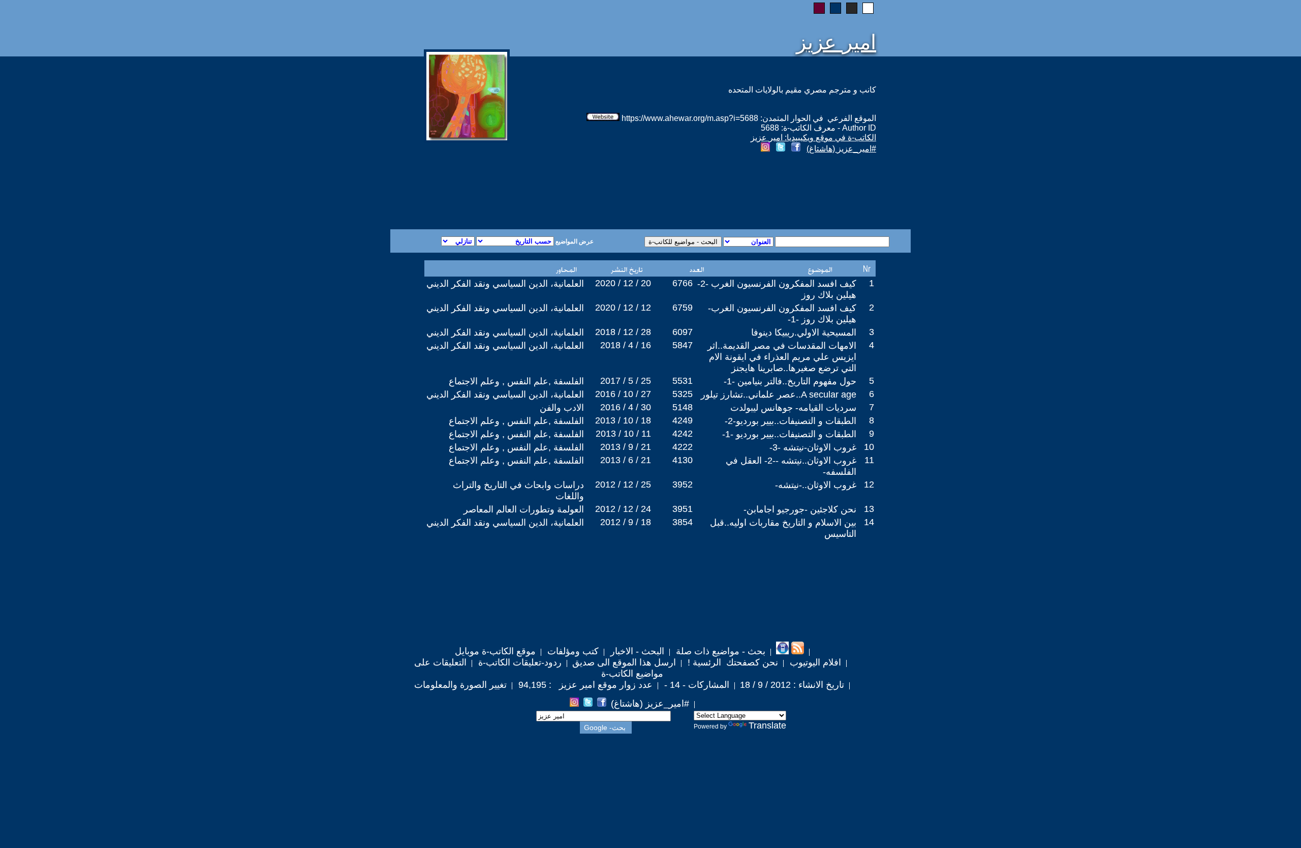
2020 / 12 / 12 (623, 307)
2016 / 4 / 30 (625, 407)
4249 (682, 420)
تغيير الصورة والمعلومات (460, 685)
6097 (682, 332)
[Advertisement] (527, 192)
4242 (682, 434)
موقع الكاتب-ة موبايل (495, 651)
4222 (682, 447)
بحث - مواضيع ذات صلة (719, 651)
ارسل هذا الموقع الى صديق (624, 662)
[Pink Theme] (819, 8)
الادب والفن (562, 408)
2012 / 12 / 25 (623, 484)
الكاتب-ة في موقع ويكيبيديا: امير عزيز (813, 137)
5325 (682, 394)
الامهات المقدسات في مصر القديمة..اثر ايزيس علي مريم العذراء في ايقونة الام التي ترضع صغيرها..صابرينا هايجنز (781, 357)
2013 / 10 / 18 (623, 420)
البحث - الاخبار (636, 651)
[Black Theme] (851, 8)
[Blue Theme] (835, 8)
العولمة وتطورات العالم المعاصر (523, 509)
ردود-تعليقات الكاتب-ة (519, 662)
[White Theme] (868, 8)
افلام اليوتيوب (814, 662)
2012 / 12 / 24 (623, 509)
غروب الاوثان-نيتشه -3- (812, 447)
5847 (682, 345)
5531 (682, 381)
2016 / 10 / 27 (623, 394)
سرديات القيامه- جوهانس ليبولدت (793, 408)
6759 (682, 307)
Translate (767, 725)
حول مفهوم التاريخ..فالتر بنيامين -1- (790, 381)
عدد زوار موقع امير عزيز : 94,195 (584, 685)
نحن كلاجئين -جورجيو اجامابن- (800, 509)
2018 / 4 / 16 (625, 345)
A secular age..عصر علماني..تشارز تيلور (778, 394)
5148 (682, 407)
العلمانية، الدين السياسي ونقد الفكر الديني (505, 284)
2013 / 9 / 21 (625, 447)
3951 (682, 509)
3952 (682, 484)
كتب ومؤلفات (572, 651)
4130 (682, 460)
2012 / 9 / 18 (625, 522)
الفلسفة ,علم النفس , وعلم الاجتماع (516, 381)
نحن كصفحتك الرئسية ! (731, 662)
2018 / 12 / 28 (623, 332)
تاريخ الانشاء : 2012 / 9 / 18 (792, 685)
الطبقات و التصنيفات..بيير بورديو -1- (789, 434)
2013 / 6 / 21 (625, 460)
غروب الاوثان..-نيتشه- (815, 485)
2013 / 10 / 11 (623, 434)
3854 (682, 522)
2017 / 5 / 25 (625, 381)
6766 (682, 283)
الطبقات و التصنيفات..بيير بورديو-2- (790, 421)
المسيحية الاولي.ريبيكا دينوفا (803, 332)
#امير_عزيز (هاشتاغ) (841, 148)
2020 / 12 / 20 (623, 283)
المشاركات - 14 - (695, 685)
